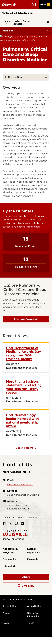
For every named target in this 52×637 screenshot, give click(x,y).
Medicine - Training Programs (22, 22)
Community (9, 559)
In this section (13, 77)
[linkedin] (22, 523)
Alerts (6, 613)
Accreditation (34, 606)
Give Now (27, 585)
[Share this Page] (47, 22)
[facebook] (4, 523)
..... (6, 20)
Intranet (7, 566)
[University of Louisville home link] (9, 4)
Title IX (31, 623)
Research (32, 559)
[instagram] (16, 523)
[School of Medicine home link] (15, 535)
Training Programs (26, 319)
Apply (26, 576)
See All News (25, 447)
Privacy (7, 623)
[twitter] (10, 523)
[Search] (34, 4)
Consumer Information (33, 615)
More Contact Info (15, 471)
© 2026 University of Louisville (19, 599)
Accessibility (9, 606)
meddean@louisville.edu (20, 484)
